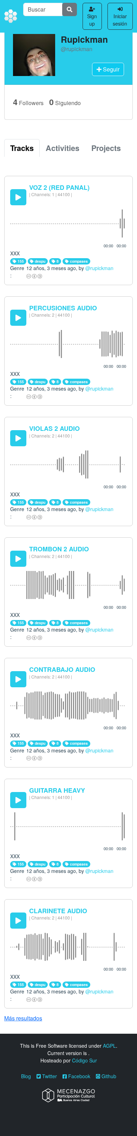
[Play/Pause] (18, 197)
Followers (28, 102)
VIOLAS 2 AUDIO (54, 428)
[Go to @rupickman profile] (34, 54)
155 (20, 261)
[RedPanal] (11, 16)
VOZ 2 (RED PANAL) (59, 187)
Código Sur (84, 1060)
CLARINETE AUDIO (58, 910)
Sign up (92, 20)
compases (78, 261)
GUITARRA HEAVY (57, 790)
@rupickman (99, 267)
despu (39, 261)
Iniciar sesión (120, 20)
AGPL (109, 1045)
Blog (26, 1076)
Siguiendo (65, 102)
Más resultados (23, 1018)
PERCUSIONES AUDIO (63, 307)
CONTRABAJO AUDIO (62, 669)
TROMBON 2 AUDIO (59, 548)
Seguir (110, 69)
